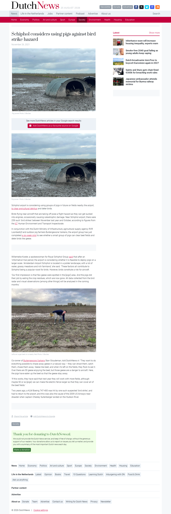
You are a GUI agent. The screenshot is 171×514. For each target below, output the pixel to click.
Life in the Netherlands (32, 13)
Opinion (48, 474)
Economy (24, 19)
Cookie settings (41, 510)
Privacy (94, 501)
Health (107, 19)
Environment (95, 19)
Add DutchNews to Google (44, 416)
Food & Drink (134, 474)
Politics (35, 19)
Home (14, 19)
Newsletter (105, 7)
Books (58, 474)
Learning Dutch (96, 474)
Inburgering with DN (115, 474)
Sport (62, 19)
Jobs (50, 13)
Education (130, 19)
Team (34, 501)
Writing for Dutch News (76, 501)
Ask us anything (20, 480)
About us (106, 13)
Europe (72, 19)
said (71, 257)
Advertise (127, 7)
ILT (16, 223)
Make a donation (22, 449)
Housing (118, 19)
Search (156, 13)
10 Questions (79, 474)
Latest (116, 32)
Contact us (58, 501)
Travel (67, 474)
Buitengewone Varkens (34, 360)
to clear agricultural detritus (24, 208)
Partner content (64, 13)
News (14, 13)
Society (82, 19)
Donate (116, 7)
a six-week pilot (29, 235)
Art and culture (50, 19)
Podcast (80, 13)
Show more (154, 32)
